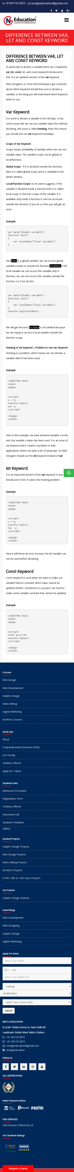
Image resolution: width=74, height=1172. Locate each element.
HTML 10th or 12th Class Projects (21, 878)
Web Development (13, 688)
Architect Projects (12, 870)
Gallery (6, 828)
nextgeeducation (15, 1050)
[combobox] (7, 970)
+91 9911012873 (15, 1037)
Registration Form (13, 798)
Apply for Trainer (12, 771)
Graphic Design (11, 695)
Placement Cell (11, 814)
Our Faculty (9, 755)
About (6, 739)
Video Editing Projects (15, 862)
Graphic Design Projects (16, 846)
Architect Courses (12, 719)
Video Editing (10, 703)
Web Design (9, 680)
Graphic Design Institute (16, 898)
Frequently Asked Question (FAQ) (21, 747)
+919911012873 (15, 3)
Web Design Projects (14, 854)
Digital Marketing (12, 711)
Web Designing (11, 925)
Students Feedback (13, 822)
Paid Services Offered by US (18, 1125)
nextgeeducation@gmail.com (49, 3)
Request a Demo (18, 1168)
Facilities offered (12, 763)
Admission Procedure (14, 790)
